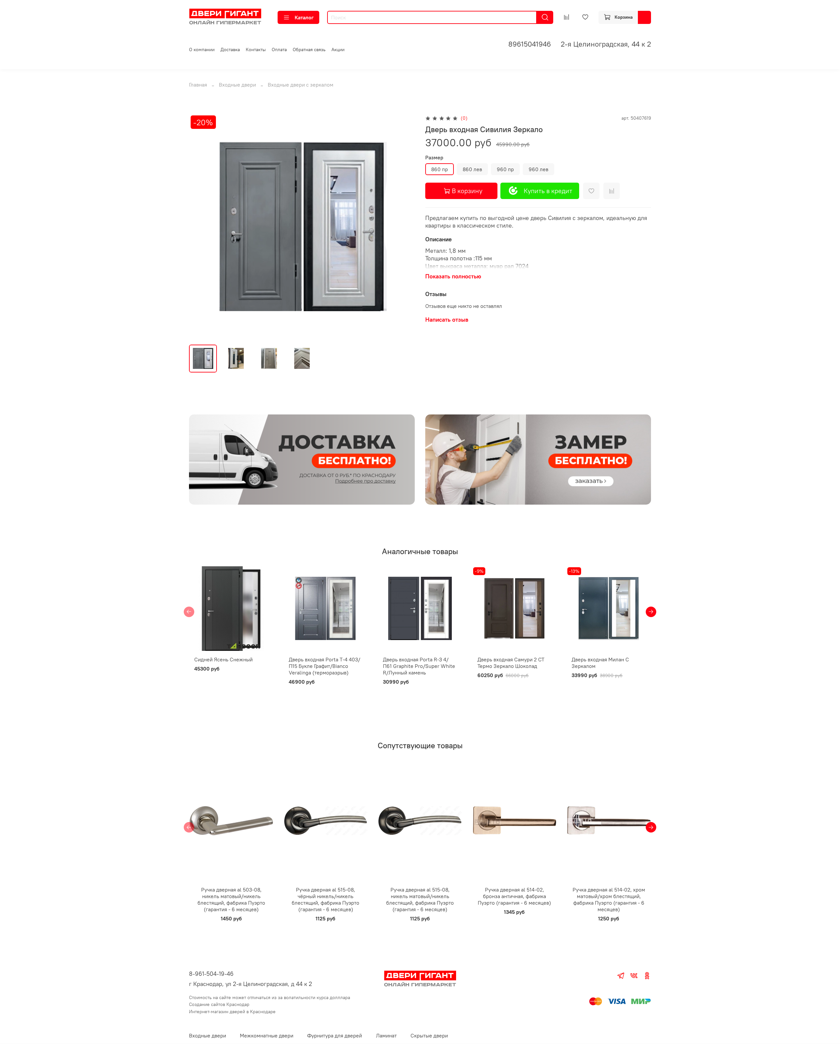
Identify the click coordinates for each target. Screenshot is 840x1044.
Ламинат (386, 1035)
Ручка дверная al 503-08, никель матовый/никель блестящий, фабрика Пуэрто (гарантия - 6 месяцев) (231, 899)
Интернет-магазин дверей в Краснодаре (232, 1011)
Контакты (256, 49)
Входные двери (237, 84)
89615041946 (529, 44)
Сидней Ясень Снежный (223, 659)
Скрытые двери (429, 1035)
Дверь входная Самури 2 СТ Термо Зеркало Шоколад (510, 662)
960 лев (538, 169)
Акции (338, 49)
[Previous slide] (199, 226)
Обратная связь (309, 49)
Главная (198, 84)
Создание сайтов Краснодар (219, 1004)
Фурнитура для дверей (334, 1035)
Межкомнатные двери (266, 1035)
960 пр (505, 169)
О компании (202, 49)
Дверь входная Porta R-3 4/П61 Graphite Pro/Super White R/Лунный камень (419, 666)
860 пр (439, 169)
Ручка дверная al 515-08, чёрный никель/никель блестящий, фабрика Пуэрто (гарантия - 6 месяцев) (325, 899)
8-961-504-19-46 (211, 973)
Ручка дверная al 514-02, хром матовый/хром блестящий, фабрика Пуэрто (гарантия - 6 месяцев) (609, 899)
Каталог (304, 17)
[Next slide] (404, 226)
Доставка (230, 49)
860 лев (472, 169)
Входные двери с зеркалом (300, 84)
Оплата (279, 49)
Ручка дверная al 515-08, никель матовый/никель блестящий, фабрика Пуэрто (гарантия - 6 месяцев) (420, 899)
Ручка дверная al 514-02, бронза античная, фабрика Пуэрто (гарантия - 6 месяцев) (514, 896)
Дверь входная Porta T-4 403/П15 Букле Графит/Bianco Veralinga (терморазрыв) (324, 666)
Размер (434, 157)
